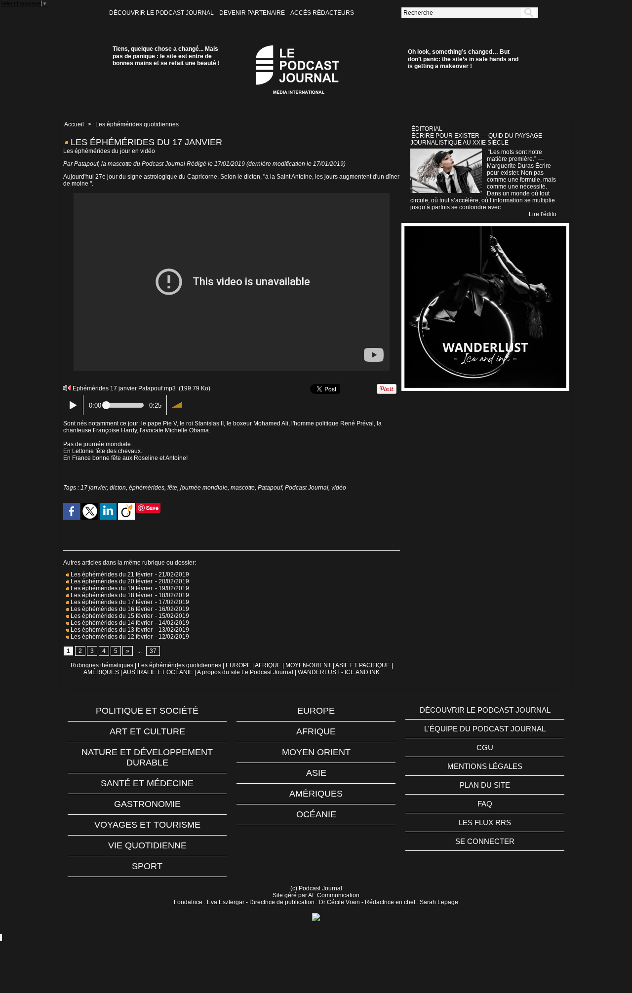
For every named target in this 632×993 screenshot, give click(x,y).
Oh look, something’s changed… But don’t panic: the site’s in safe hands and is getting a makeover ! (463, 59)
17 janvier (93, 487)
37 (153, 651)
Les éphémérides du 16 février (111, 609)
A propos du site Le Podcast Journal (245, 672)
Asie (316, 773)
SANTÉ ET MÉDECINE (147, 783)
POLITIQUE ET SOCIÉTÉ (147, 711)
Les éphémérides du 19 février (111, 588)
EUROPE (238, 665)
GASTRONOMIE (147, 804)
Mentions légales (484, 766)
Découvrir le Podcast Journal (162, 12)
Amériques (316, 794)
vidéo (338, 487)
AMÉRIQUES (101, 672)
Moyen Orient (316, 752)
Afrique (316, 731)
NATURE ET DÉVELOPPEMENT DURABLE (147, 757)
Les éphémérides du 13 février (111, 629)
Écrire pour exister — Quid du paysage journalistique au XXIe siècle (476, 139)
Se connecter (484, 841)
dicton (118, 487)
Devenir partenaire (252, 12)
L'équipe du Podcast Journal (485, 729)
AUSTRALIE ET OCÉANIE (158, 672)
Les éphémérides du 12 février (111, 636)
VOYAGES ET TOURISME (147, 825)
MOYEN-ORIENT (308, 665)
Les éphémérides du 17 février (111, 602)
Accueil (74, 124)
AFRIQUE (268, 665)
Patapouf (270, 487)
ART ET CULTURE (147, 731)
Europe (316, 711)
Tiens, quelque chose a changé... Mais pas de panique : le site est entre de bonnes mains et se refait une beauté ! (166, 56)
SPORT (147, 866)
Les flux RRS (485, 822)
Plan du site (485, 785)
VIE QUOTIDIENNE (147, 845)
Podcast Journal (306, 487)
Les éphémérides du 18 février (111, 595)
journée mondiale (204, 487)
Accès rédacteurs (322, 12)
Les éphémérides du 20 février (111, 581)
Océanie (316, 814)
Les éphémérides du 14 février (111, 622)
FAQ (484, 804)
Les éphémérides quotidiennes (137, 124)
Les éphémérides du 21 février (111, 574)
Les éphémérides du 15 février (111, 615)
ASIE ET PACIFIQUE (362, 665)
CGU (484, 747)
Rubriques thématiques (102, 665)
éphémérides (146, 487)
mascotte (243, 487)
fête (172, 487)
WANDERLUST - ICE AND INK (339, 672)
